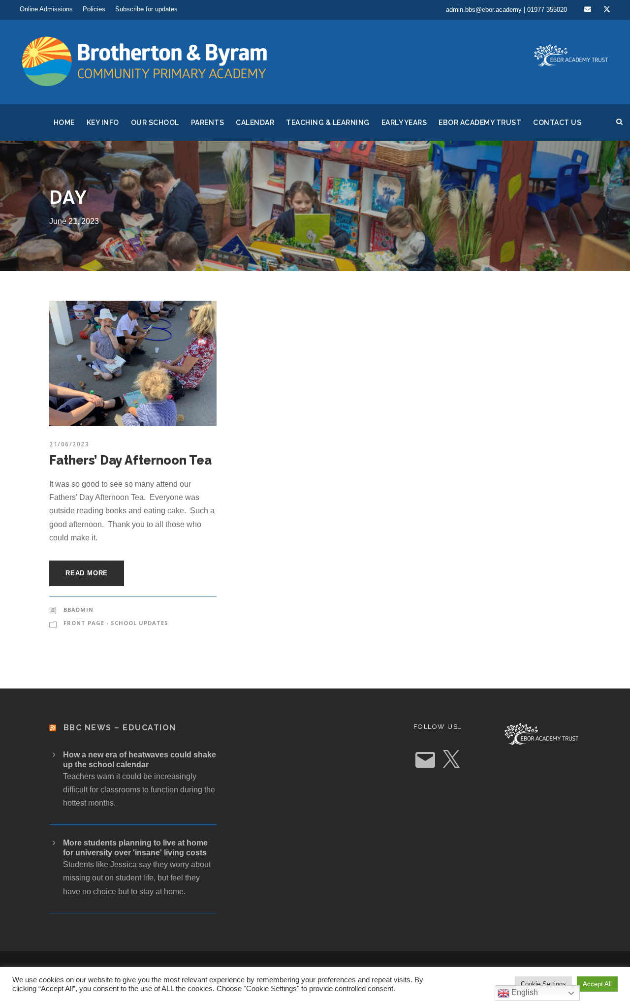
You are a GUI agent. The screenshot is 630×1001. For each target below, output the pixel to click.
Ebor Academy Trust (480, 122)
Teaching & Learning (328, 122)
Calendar (255, 122)
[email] (587, 9)
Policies (94, 9)
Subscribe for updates (146, 9)
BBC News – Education (119, 727)
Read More (86, 573)
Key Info (103, 122)
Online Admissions (46, 9)
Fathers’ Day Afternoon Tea (130, 460)
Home (64, 122)
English (523, 992)
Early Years (404, 122)
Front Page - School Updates (115, 622)
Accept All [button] (597, 984)
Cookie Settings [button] (543, 984)
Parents (207, 122)
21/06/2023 (69, 444)
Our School (155, 122)
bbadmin (78, 609)
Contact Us (557, 122)
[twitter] (606, 9)
